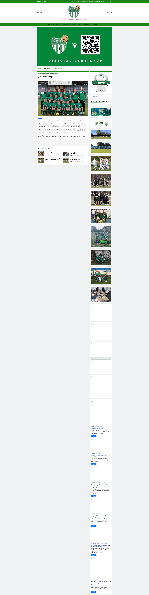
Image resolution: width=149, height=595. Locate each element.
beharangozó (93, 543)
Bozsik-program (41, 73)
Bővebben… (94, 436)
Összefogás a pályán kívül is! (98, 1)
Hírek (48, 24)
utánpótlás (56, 73)
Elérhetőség (73, 24)
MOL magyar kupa (102, 482)
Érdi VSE (40, 79)
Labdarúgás (66, 24)
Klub (52, 24)
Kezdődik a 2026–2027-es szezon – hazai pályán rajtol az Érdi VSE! (100, 546)
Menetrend (58, 24)
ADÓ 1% (79, 24)
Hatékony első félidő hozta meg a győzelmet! (98, 456)
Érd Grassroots (86, 24)
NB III (100, 453)
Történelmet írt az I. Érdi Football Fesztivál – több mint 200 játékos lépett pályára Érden (101, 583)
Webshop (95, 24)
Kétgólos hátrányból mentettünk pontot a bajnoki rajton (100, 516)
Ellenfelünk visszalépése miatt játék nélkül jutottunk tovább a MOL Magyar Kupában (53, 159)
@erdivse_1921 (96, 96)
